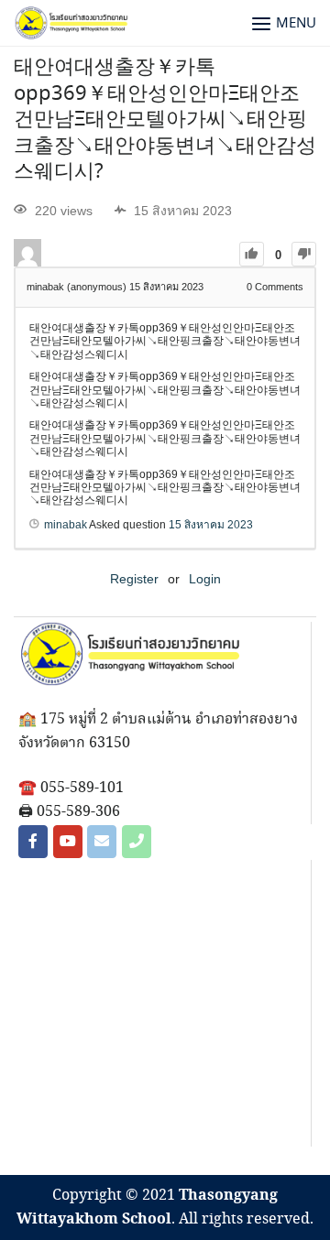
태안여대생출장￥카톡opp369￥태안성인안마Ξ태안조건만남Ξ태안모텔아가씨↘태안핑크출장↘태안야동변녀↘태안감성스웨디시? (165, 120)
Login (205, 578)
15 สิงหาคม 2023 (211, 524)
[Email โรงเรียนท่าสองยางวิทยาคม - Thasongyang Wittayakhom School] (101, 841)
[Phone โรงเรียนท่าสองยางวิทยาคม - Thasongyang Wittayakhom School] (136, 841)
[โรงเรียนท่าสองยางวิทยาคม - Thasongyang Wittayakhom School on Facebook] (33, 841)
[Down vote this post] (304, 254)
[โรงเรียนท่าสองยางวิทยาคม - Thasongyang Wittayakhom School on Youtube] (67, 841)
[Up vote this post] (251, 254)
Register (134, 578)
